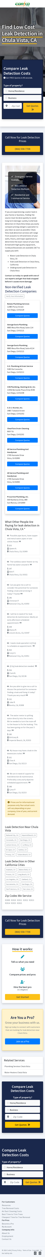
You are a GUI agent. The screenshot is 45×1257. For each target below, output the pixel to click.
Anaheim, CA (10, 870)
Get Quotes (32, 105)
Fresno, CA (10, 874)
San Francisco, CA (12, 889)
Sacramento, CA (12, 884)
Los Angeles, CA (12, 879)
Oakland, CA (26, 879)
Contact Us (6, 1239)
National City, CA (12, 835)
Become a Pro (8, 1223)
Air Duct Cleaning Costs (12, 1211)
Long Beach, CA (23, 874)
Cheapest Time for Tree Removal (16, 1217)
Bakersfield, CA (24, 870)
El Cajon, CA (10, 850)
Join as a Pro (22, 1041)
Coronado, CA (11, 840)
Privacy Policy (17, 1250)
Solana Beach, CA (24, 854)
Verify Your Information (14, 296)
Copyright (35, 1250)
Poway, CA (10, 854)
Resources (6, 1205)
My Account (7, 1226)
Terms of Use (27, 1250)
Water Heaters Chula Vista (15, 1072)
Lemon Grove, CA (12, 845)
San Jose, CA (28, 889)
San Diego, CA (25, 840)
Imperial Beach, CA (29, 835)
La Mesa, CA (27, 845)
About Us (6, 1233)
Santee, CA (22, 850)
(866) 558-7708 (22, 148)
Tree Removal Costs (10, 1208)
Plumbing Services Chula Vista (17, 1066)
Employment (7, 1236)
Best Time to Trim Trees (12, 1214)
